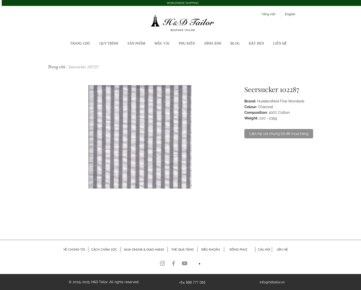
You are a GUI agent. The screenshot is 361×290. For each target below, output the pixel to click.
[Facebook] (173, 263)
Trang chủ (56, 66)
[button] (215, 43)
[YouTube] (184, 263)
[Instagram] (162, 263)
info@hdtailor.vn (272, 282)
